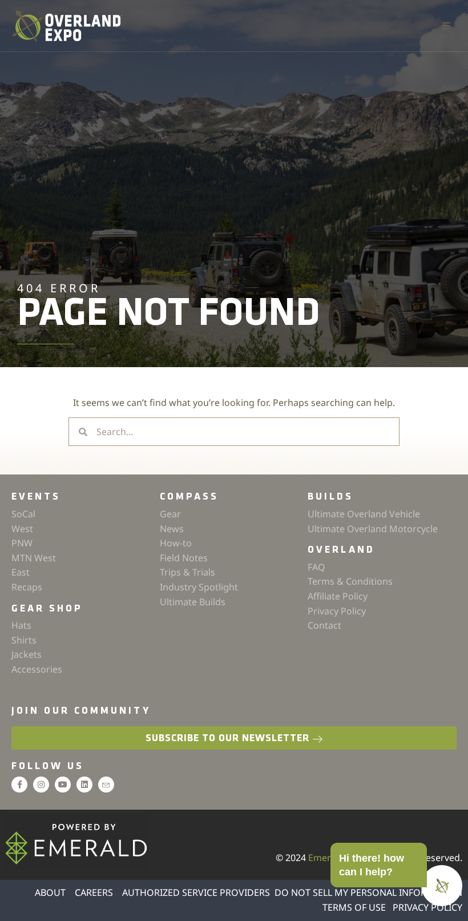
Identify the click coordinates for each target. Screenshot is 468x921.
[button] (446, 25)
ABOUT (50, 892)
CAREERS (94, 892)
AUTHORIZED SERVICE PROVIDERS (196, 892)
